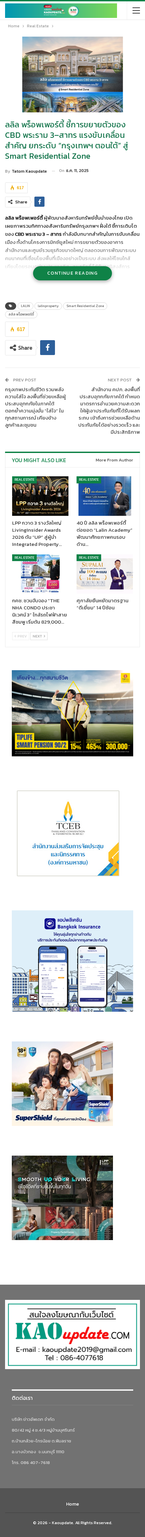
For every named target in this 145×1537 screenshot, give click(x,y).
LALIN (25, 305)
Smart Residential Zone (85, 305)
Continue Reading (72, 273)
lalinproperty (48, 305)
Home (72, 1504)
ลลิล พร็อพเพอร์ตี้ (21, 314)
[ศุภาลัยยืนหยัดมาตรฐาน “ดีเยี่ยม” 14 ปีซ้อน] (105, 574)
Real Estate (24, 479)
